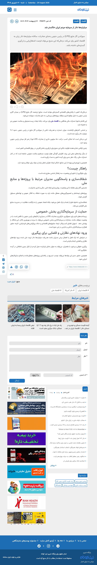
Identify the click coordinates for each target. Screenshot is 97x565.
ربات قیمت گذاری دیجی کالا (64, 481)
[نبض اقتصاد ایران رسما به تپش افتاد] (21, 313)
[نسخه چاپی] (16, 21)
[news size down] (22, 106)
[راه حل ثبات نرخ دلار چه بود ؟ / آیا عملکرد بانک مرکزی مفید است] (48, 313)
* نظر (85, 356)
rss (61, 540)
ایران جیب (11, 281)
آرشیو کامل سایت (47, 540)
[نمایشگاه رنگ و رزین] (26, 409)
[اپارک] (26, 487)
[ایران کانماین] (26, 393)
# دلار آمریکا (69, 290)
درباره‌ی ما (70, 540)
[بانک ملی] (26, 424)
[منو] (15, 10)
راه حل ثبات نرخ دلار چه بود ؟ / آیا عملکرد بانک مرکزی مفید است (49, 327)
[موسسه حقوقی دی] (26, 472)
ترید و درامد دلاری (80, 485)
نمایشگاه (58, 485)
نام (86, 343)
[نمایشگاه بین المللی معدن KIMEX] (26, 519)
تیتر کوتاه (44, 554)
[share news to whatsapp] (21, 267)
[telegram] (3, 263)
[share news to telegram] (26, 267)
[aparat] (3, 267)
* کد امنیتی (83, 375)
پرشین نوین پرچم (81, 481)
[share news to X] (16, 267)
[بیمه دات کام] (26, 439)
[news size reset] (17, 106)
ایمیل (85, 349)
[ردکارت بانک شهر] (26, 456)
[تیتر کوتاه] (83, 10)
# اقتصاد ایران (83, 290)
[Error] (11, 267)
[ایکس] (39, 546)
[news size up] (11, 106)
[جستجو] (9, 9)
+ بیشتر (53, 465)
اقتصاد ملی (55, 121)
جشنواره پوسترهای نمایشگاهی (24, 540)
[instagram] (3, 259)
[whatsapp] (3, 271)
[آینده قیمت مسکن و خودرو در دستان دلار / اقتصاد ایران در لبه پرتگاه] (76, 313)
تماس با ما (81, 540)
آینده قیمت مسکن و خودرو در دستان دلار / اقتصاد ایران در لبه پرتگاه (77, 327)
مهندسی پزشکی (68, 485)
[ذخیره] (12, 21)
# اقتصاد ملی (56, 290)
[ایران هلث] (26, 503)
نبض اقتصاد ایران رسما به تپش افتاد (22, 327)
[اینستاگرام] (47, 546)
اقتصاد (83, 21)
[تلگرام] (57, 546)
